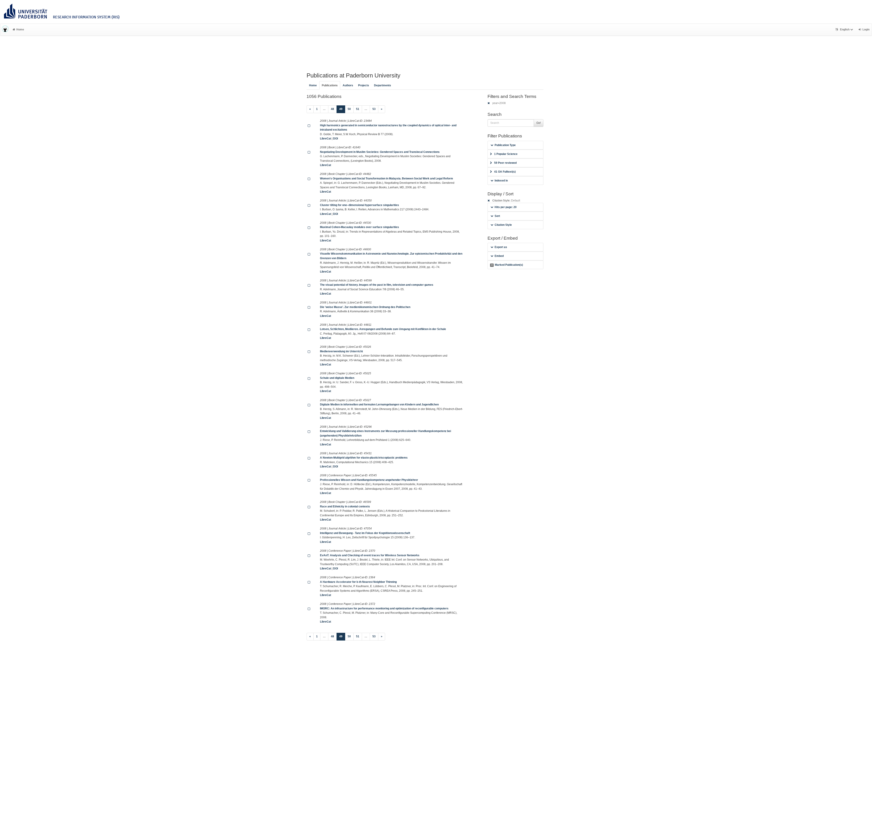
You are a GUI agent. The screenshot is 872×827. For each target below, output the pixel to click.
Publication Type (505, 145)
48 (332, 109)
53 (374, 109)
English (844, 29)
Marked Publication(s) (507, 264)
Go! (538, 122)
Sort (497, 216)
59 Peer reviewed (505, 162)
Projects (363, 85)
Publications (330, 85)
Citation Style (503, 224)
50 (349, 109)
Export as (501, 247)
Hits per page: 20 (506, 207)
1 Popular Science (506, 154)
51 (357, 109)
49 (342, 109)
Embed (499, 256)
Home (20, 29)
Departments (382, 85)
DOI (335, 138)
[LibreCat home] (5, 29)
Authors (348, 85)
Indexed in (501, 180)
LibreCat (325, 138)
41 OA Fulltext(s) (505, 171)
